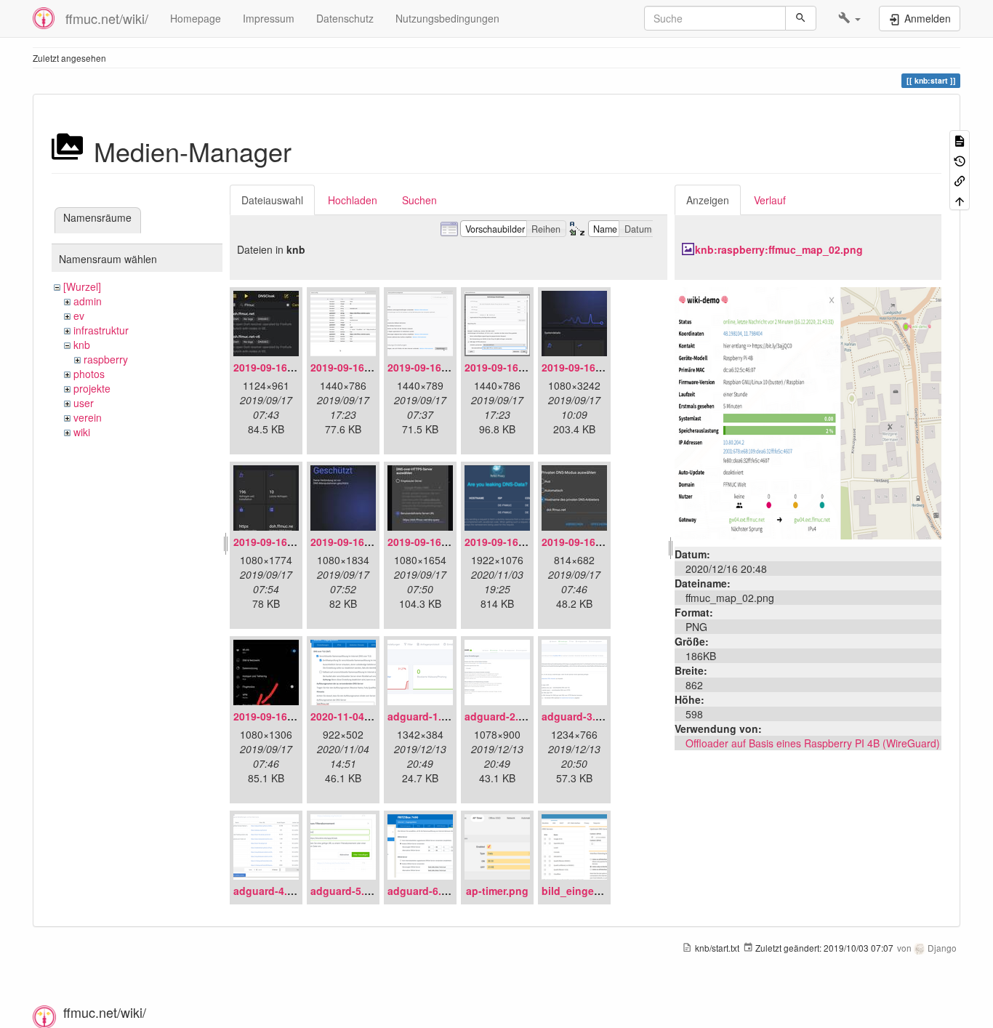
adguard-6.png (424, 890)
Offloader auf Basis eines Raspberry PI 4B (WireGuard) (813, 743)
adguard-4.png (270, 890)
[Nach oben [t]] (959, 199)
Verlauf (770, 200)
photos (89, 373)
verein (87, 417)
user (83, 402)
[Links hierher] (959, 180)
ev (78, 315)
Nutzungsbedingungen (447, 18)
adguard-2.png (501, 716)
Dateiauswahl (272, 200)
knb (81, 344)
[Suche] (800, 18)
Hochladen (352, 200)
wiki (81, 432)
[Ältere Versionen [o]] (959, 159)
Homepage (195, 18)
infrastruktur (101, 330)
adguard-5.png (347, 890)
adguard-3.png (578, 716)
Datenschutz (345, 18)
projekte (91, 388)
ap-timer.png (497, 890)
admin (87, 301)
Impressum (268, 18)
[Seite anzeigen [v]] (959, 140)
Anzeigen (707, 200)
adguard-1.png (424, 716)
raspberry (106, 359)
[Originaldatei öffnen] (808, 411)
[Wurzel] (82, 286)
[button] (849, 18)
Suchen (419, 200)
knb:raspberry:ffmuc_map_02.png (779, 249)
